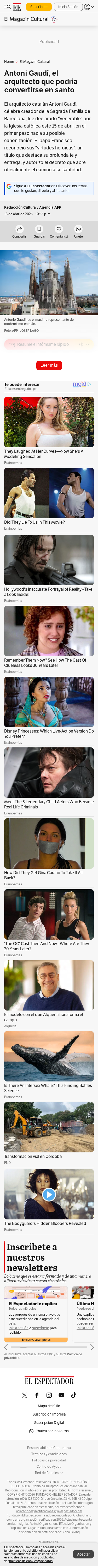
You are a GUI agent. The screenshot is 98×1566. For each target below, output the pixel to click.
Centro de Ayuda (49, 1466)
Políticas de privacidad (49, 1460)
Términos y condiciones (49, 1454)
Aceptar (83, 1554)
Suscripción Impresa (49, 1414)
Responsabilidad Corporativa (49, 1448)
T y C (50, 1354)
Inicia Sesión (68, 7)
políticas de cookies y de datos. (31, 1561)
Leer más (49, 365)
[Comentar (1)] (59, 229)
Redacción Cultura (20, 207)
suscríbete (40, 1328)
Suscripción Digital (49, 1422)
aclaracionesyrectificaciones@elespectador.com (49, 1511)
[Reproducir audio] (12, 374)
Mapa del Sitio (49, 1406)
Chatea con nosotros (52, 1431)
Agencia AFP (50, 207)
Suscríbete (39, 7)
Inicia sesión (18, 1328)
